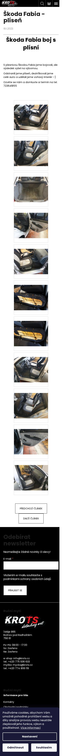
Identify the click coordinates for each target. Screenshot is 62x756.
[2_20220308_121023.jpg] (31, 437)
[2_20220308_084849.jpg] (31, 113)
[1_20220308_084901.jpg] (31, 149)
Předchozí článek (31, 508)
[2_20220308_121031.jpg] (31, 473)
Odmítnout (15, 747)
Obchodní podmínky (15, 707)
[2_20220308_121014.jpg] (31, 401)
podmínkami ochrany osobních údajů (27, 579)
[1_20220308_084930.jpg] (31, 257)
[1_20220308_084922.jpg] (31, 221)
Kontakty (8, 702)
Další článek (31, 518)
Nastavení (30, 736)
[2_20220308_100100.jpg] (31, 293)
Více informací (30, 728)
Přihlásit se (15, 590)
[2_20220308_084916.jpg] (31, 185)
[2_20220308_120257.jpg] (31, 329)
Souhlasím (44, 747)
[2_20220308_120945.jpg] (31, 365)
